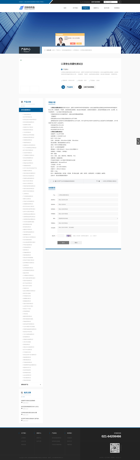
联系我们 (117, 8)
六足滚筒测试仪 (27, 132)
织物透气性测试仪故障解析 (28, 400)
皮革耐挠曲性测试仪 (28, 267)
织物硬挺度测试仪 (27, 140)
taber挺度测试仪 (27, 375)
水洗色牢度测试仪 (27, 152)
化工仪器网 (107, 457)
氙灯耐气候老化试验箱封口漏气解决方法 (31, 418)
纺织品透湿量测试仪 (28, 157)
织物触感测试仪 (27, 252)
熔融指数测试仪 (27, 357)
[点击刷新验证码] (69, 236)
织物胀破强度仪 (27, 165)
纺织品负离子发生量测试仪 (29, 354)
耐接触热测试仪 (27, 301)
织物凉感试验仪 (27, 380)
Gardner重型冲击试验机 (29, 326)
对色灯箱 (25, 313)
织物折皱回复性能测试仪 (29, 186)
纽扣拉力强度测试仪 (28, 183)
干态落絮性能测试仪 (28, 196)
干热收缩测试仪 (27, 114)
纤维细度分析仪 (27, 295)
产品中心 (85, 8)
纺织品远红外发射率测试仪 (29, 119)
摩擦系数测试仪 (27, 359)
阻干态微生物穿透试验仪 (29, 278)
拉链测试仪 (26, 265)
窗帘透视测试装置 (27, 224)
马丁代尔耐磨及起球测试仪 (29, 147)
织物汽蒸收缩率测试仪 (28, 188)
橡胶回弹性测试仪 (27, 316)
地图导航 (69, 444)
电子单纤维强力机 (27, 117)
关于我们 (75, 8)
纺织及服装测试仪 (67, 50)
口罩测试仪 (76, 50)
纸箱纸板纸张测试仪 (28, 129)
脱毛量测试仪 (26, 336)
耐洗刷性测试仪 (27, 226)
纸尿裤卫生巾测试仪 (28, 127)
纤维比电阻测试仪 (27, 244)
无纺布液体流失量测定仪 (29, 173)
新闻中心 (96, 8)
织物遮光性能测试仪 (28, 339)
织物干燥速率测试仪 (28, 303)
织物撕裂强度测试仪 (28, 203)
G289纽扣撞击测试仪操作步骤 (29, 412)
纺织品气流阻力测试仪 (28, 260)
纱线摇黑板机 (26, 311)
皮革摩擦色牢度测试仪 (28, 262)
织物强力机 (26, 288)
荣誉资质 (23, 444)
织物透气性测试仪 (27, 160)
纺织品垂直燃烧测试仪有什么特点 (30, 406)
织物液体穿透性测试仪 (28, 137)
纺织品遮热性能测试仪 (28, 122)
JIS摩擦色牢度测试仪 (28, 275)
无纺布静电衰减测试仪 (28, 232)
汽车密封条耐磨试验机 (28, 221)
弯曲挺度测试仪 (27, 321)
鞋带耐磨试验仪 (27, 372)
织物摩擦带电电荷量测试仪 (29, 365)
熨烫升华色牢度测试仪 (28, 191)
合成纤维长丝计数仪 (28, 306)
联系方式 (69, 441)
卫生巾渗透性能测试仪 (28, 334)
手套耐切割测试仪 (27, 362)
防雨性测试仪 (26, 344)
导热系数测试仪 (27, 377)
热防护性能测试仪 (27, 280)
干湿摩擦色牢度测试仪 (28, 155)
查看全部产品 (24, 384)
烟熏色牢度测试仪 (27, 229)
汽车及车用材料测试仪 (58, 444)
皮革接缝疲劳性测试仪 (28, 270)
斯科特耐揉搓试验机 (28, 318)
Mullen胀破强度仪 (27, 239)
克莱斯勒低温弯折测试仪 (29, 216)
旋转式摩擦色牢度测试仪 (29, 290)
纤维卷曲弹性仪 (27, 247)
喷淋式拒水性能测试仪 (28, 175)
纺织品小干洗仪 (27, 308)
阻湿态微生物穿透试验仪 (29, 209)
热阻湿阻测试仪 (27, 255)
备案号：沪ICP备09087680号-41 (55, 457)
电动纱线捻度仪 (27, 370)
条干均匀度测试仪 (27, 349)
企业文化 (23, 441)
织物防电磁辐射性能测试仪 (29, 329)
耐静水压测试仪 (27, 198)
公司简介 (23, 437)
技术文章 (106, 8)
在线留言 (69, 437)
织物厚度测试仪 (27, 142)
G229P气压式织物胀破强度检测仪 (66, 181)
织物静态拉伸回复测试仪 (29, 145)
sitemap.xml (118, 457)
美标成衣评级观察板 (28, 257)
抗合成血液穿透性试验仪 (29, 242)
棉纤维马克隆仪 (27, 293)
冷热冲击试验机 (27, 341)
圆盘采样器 (26, 272)
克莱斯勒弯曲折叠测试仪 (29, 219)
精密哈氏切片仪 (27, 367)
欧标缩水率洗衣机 (27, 331)
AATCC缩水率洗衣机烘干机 (30, 168)
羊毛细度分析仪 (27, 352)
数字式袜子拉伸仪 (27, 285)
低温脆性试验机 (27, 124)
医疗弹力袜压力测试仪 (28, 206)
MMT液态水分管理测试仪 (29, 237)
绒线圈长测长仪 (27, 298)
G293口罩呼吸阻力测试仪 (109, 181)
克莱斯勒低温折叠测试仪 (29, 214)
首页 (65, 8)
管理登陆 (113, 457)
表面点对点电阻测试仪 (28, 347)
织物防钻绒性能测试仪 (28, 178)
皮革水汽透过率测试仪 (28, 211)
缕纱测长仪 (26, 249)
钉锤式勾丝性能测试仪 (28, 201)
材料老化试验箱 (56, 441)
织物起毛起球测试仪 (28, 163)
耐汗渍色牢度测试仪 (28, 150)
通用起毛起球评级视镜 (28, 134)
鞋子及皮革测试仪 (27, 283)
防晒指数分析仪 (27, 234)
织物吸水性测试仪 (27, 170)
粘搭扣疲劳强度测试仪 (28, 324)
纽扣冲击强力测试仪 (28, 180)
